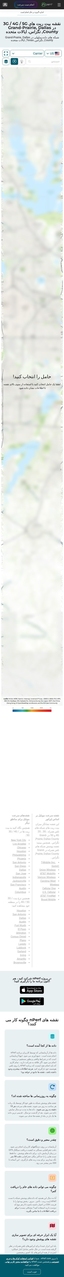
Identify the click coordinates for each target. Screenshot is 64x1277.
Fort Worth (20, 925)
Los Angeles (19, 843)
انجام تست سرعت (25, 4)
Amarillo (21, 958)
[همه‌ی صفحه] (5, 53)
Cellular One (49, 888)
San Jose (21, 873)
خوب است (32, 1272)
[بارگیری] (32, 990)
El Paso (22, 929)
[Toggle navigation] (59, 4)
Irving (23, 955)
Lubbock (21, 947)
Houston (21, 851)
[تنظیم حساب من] (5, 5)
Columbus (20, 892)
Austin (22, 888)
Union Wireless (47, 869)
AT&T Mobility (48, 873)
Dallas (22, 869)
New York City (18, 840)
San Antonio (19, 862)
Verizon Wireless (47, 877)
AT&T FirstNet (48, 895)
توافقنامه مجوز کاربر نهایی (17, 1261)
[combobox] (53, 53)
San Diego (20, 866)
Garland (21, 951)
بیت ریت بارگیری (14, 61)
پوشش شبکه (20, 61)
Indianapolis (19, 877)
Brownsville (20, 962)
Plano (23, 940)
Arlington (21, 932)
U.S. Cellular (49, 892)
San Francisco (18, 884)
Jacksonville (19, 881)
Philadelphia (19, 855)
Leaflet (6, 699)
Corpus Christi (18, 936)
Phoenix (21, 858)
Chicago (21, 847)
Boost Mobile (48, 899)
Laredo (22, 944)
